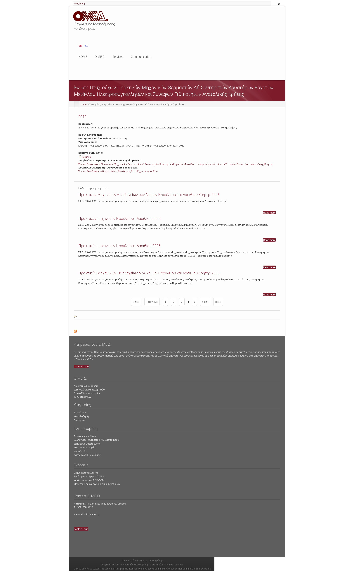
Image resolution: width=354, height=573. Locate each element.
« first (136, 301)
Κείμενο (86, 157)
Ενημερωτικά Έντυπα (86, 472)
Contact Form (81, 529)
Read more (269, 212)
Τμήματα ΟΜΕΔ (82, 396)
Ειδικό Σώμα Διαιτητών (87, 393)
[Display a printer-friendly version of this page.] (75, 317)
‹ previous (152, 301)
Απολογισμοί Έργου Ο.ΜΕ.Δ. (89, 476)
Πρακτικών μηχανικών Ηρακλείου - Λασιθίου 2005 (119, 245)
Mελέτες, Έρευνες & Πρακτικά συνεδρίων (97, 484)
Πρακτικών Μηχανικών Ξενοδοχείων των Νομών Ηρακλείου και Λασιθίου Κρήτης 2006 (149, 194)
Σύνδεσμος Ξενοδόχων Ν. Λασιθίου (138, 171)
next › (205, 301)
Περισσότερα (81, 366)
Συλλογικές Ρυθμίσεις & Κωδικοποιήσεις (96, 439)
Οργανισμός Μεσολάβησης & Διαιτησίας (141, 564)
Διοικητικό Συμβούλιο (86, 386)
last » (218, 301)
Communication (141, 57)
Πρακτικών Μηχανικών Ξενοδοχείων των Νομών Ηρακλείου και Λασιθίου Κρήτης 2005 (149, 273)
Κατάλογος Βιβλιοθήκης (87, 455)
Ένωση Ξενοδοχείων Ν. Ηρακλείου (97, 171)
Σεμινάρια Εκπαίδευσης (87, 443)
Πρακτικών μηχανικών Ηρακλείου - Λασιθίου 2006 (119, 218)
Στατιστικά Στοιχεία (85, 447)
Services (117, 58)
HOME (82, 57)
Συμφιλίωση (80, 412)
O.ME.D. (100, 58)
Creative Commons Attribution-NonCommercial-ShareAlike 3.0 (178, 568)
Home (84, 104)
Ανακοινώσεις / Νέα (85, 436)
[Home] (94, 31)
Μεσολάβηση (81, 416)
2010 (82, 116)
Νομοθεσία (80, 451)
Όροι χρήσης (156, 560)
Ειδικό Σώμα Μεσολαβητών (89, 389)
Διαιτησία (79, 420)
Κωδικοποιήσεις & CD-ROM (89, 480)
